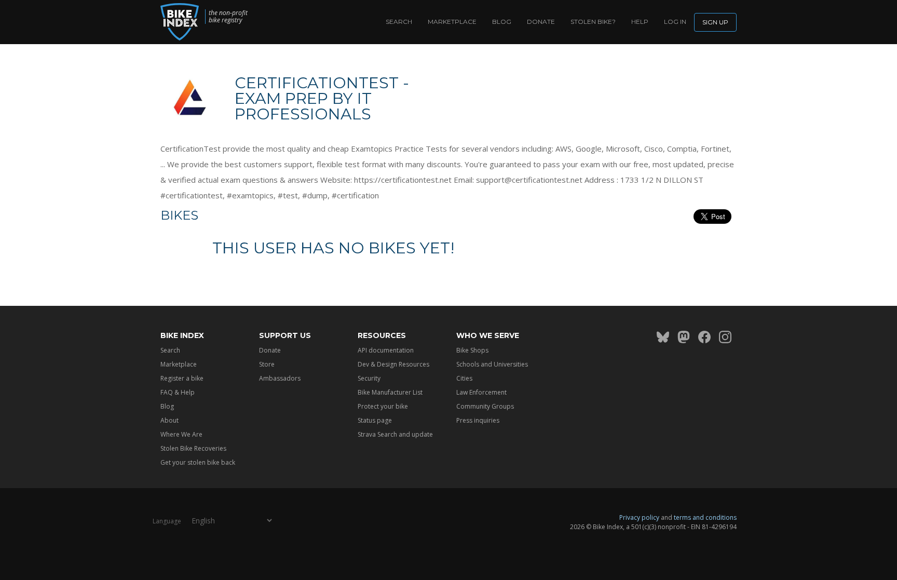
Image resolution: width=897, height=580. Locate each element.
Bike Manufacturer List (390, 392)
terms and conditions (705, 517)
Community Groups (485, 406)
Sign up (715, 22)
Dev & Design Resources (393, 364)
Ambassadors (280, 378)
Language (167, 521)
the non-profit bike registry (228, 16)
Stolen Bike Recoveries (193, 448)
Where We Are (181, 434)
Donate (541, 21)
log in (675, 21)
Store (267, 364)
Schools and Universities (492, 364)
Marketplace (452, 21)
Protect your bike (383, 406)
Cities (464, 378)
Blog (501, 21)
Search (399, 21)
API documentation (386, 350)
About (169, 420)
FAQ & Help (177, 392)
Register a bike (181, 378)
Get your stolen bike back (197, 462)
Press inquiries (477, 420)
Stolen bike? (593, 21)
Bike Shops (472, 350)
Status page (375, 420)
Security (369, 378)
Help (639, 21)
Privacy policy (639, 517)
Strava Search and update (395, 434)
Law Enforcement (481, 392)
